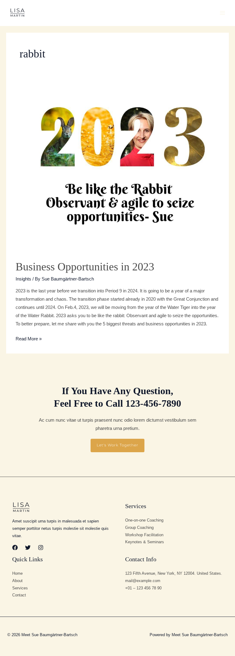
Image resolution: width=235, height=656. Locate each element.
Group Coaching (139, 527)
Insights (23, 279)
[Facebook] (15, 547)
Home (17, 573)
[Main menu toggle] (222, 12)
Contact (19, 595)
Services (20, 588)
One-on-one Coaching (144, 520)
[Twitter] (28, 547)
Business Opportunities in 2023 (85, 266)
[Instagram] (40, 547)
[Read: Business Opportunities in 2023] (117, 167)
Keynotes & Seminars (144, 542)
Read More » (29, 338)
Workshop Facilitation (144, 535)
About (17, 580)
